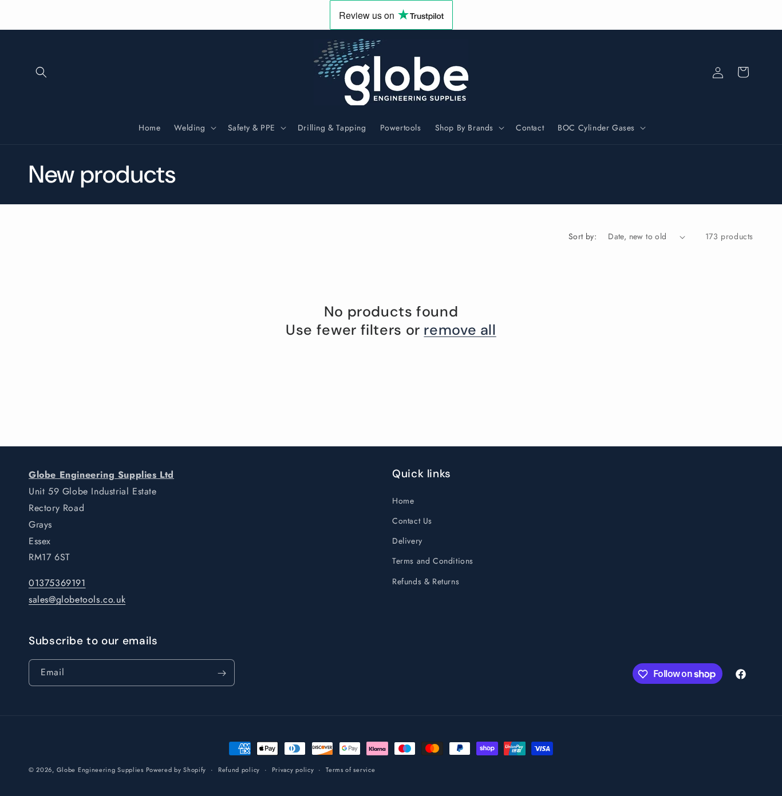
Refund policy (239, 769)
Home (403, 500)
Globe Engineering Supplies (101, 769)
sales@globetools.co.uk (77, 599)
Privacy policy (293, 769)
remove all (460, 331)
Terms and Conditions (432, 561)
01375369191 (57, 582)
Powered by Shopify (176, 769)
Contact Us (412, 520)
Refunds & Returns (425, 581)
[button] (41, 72)
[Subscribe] (221, 673)
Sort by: (582, 236)
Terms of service (350, 769)
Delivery (407, 540)
